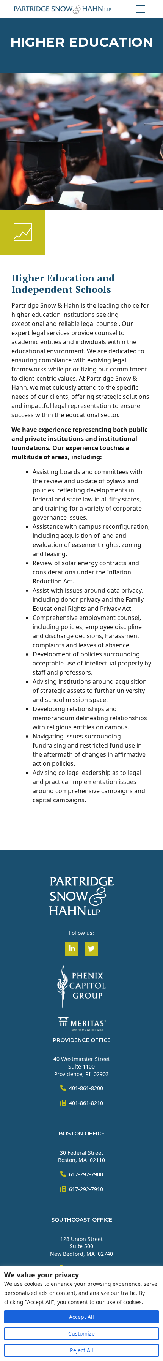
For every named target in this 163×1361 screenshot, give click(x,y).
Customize (81, 1333)
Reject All (81, 1350)
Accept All (81, 1316)
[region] (81, 1313)
